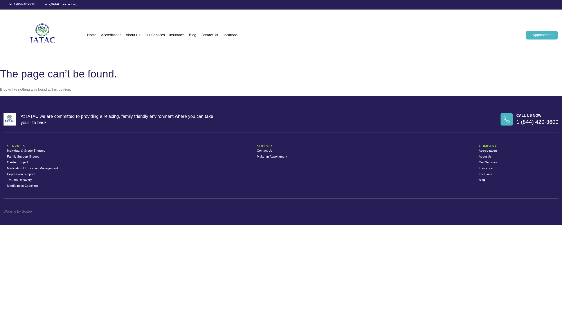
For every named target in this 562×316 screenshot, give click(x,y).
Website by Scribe (18, 211)
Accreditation (111, 35)
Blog (192, 35)
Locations (230, 35)
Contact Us (209, 35)
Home (92, 35)
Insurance (177, 35)
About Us (133, 35)
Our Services (155, 35)
